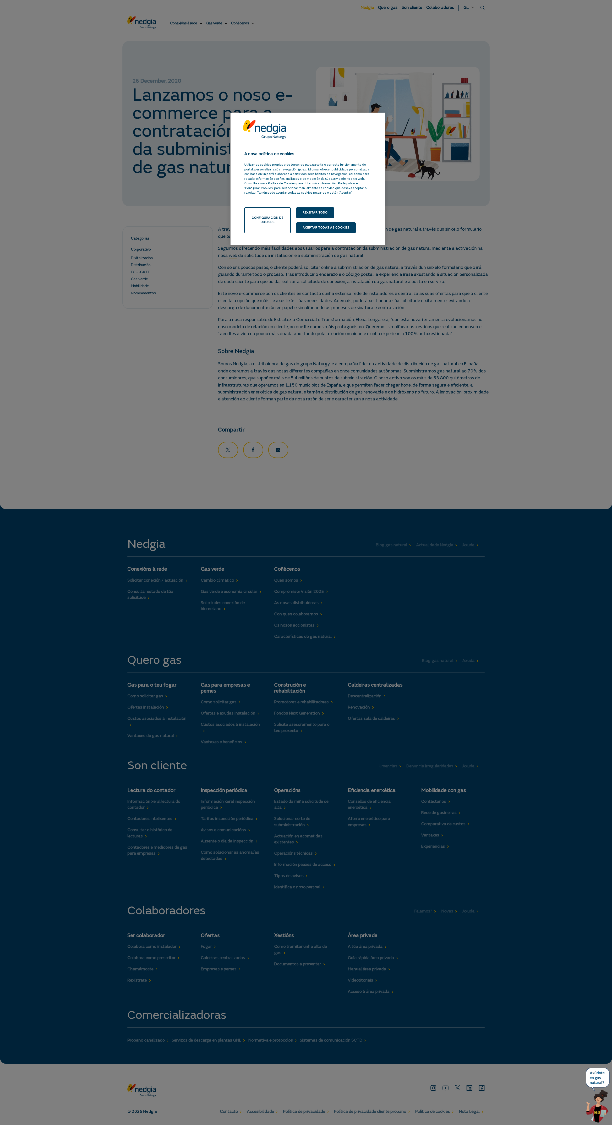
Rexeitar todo (315, 212)
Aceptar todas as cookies (326, 227)
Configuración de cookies (267, 220)
